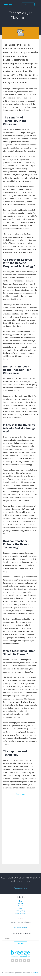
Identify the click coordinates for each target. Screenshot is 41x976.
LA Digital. (36, 973)
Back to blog (20, 794)
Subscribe (20, 943)
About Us (20, 906)
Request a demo (28, 4)
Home (20, 901)
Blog (20, 908)
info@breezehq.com (20, 928)
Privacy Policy (20, 911)
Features (21, 903)
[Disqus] (20, 829)
